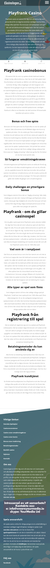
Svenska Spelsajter (10, 424)
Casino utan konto (10, 437)
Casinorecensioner (10, 428)
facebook (6, 563)
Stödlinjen (23, 544)
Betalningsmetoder (10, 446)
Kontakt (6, 458)
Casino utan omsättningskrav (14, 433)
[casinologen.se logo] (13, 3)
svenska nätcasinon (10, 530)
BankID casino (8, 450)
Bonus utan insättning (12, 441)
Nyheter (6, 454)
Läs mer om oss (9, 497)
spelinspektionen (10, 532)
